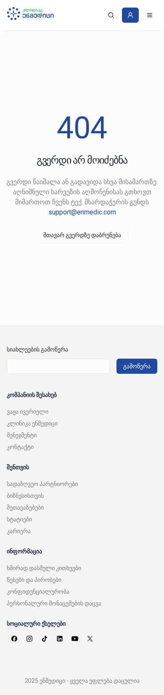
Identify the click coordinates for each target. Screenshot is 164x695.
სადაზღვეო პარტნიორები (42, 484)
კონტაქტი (20, 447)
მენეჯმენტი (22, 435)
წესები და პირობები (34, 579)
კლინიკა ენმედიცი (32, 423)
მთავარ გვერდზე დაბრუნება (82, 235)
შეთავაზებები (25, 507)
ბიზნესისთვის (25, 495)
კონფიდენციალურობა (38, 591)
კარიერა (19, 531)
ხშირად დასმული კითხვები (44, 568)
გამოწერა (137, 366)
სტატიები (19, 519)
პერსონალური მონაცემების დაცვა (54, 603)
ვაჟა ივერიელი (27, 411)
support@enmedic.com (82, 212)
